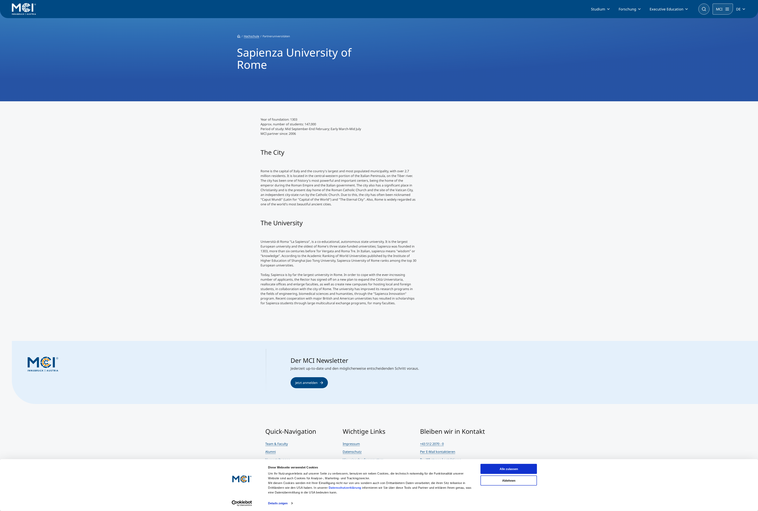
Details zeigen (278, 503)
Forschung (627, 9)
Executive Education (666, 9)
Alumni (270, 452)
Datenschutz (352, 452)
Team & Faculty (276, 444)
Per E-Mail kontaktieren (437, 452)
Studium (598, 9)
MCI (719, 9)
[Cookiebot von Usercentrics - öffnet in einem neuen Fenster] (242, 503)
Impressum (351, 444)
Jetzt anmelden (306, 383)
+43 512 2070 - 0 (432, 444)
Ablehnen (508, 480)
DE (738, 9)
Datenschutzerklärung (345, 487)
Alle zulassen (509, 469)
